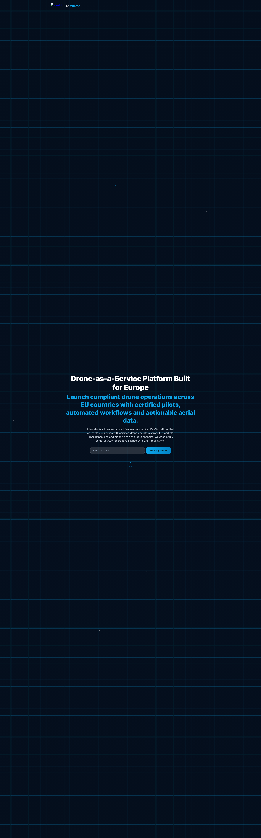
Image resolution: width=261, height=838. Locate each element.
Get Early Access (159, 450)
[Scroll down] (130, 464)
